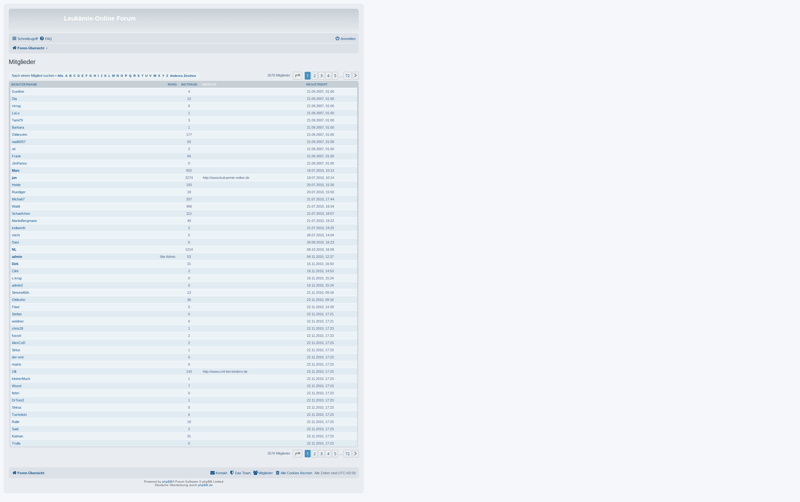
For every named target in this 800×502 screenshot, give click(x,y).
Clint (15, 271)
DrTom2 (18, 400)
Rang (172, 84)
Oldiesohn (19, 134)
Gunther (18, 91)
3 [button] (321, 75)
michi (16, 235)
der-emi (17, 357)
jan (14, 178)
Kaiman (17, 436)
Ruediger (19, 192)
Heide (16, 185)
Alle (60, 75)
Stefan (17, 314)
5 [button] (335, 75)
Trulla (16, 443)
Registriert (317, 84)
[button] (297, 75)
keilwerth (18, 228)
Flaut (15, 307)
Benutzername (24, 84)
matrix (16, 364)
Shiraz (17, 407)
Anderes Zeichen (183, 75)
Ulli (14, 371)
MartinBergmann (24, 221)
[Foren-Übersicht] (37, 20)
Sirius (16, 350)
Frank (16, 156)
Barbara (18, 127)
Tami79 (17, 120)
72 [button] (347, 75)
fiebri (15, 393)
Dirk (15, 264)
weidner (18, 321)
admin (17, 256)
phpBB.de (205, 485)
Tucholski (19, 414)
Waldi (16, 206)
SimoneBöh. (21, 292)
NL (14, 249)
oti (13, 149)
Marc (16, 170)
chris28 (17, 328)
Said (15, 429)
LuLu (15, 113)
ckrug (16, 106)
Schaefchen (21, 213)
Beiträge (189, 84)
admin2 (17, 285)
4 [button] (328, 75)
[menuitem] (45, 38)
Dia (14, 99)
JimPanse (19, 163)
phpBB (167, 481)
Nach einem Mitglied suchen (33, 75)
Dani (15, 242)
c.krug (17, 278)
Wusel (16, 386)
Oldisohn (18, 300)
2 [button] (314, 75)
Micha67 (18, 199)
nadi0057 (19, 142)
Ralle (15, 422)
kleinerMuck (21, 379)
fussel (16, 335)
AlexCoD (18, 343)
